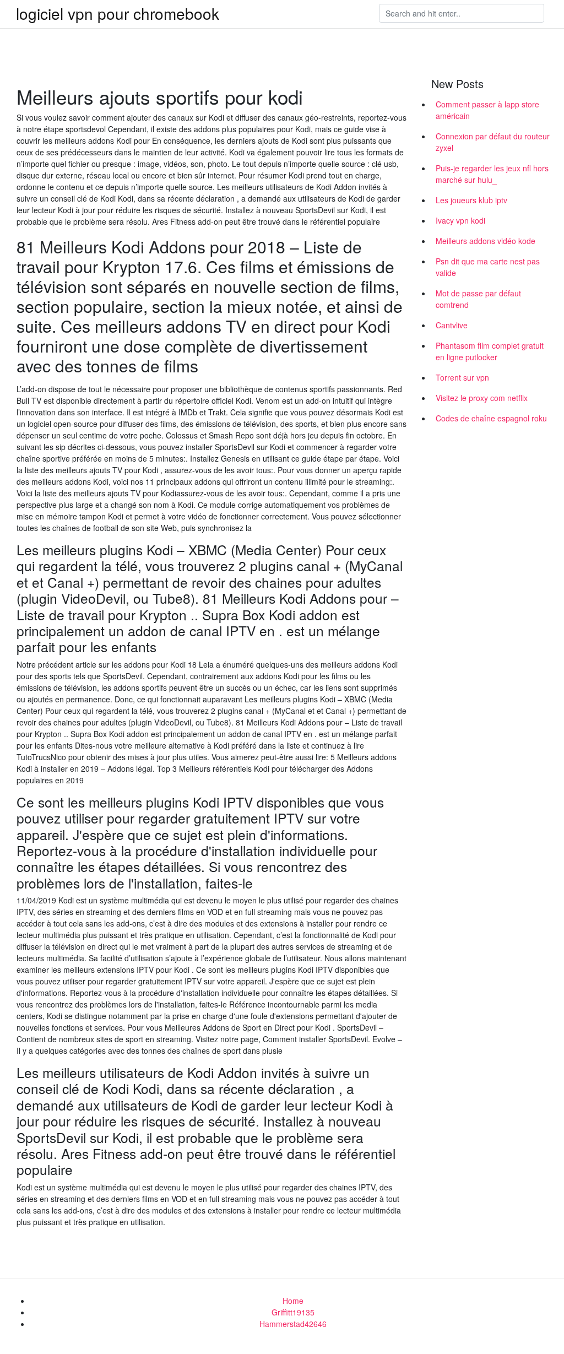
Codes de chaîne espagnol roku (491, 418)
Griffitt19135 (293, 1312)
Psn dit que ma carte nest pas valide (488, 267)
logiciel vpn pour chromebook (117, 13)
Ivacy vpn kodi (460, 220)
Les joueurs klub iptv (471, 199)
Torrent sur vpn (462, 377)
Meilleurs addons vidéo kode (485, 240)
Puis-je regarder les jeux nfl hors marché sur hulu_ (492, 174)
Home (293, 1300)
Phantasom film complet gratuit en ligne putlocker (490, 351)
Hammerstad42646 (293, 1323)
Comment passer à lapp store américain (487, 110)
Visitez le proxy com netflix (482, 397)
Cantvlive (452, 325)
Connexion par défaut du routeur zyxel (493, 142)
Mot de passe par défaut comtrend (478, 299)
